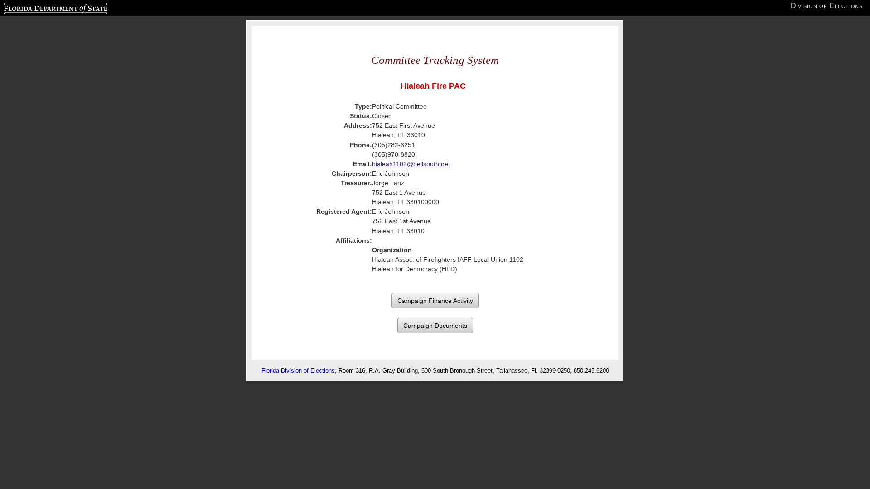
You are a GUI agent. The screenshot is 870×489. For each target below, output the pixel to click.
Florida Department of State (37, 7)
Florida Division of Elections (298, 370)
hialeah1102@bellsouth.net (411, 164)
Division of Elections (827, 5)
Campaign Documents (435, 325)
